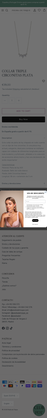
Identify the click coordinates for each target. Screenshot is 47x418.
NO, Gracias (35, 224)
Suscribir (35, 220)
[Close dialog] (45, 192)
